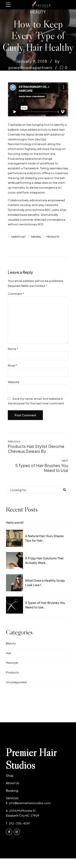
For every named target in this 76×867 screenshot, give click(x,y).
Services (12, 798)
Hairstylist (18, 236)
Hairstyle (12, 662)
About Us (12, 783)
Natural (36, 236)
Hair (8, 653)
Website (13, 382)
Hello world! (15, 522)
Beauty (38, 12)
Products (52, 236)
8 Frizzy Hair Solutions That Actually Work (44, 560)
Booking (12, 791)
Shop (10, 775)
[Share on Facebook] (11, 245)
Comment (16, 293)
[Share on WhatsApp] (26, 245)
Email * (12, 365)
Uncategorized (16, 682)
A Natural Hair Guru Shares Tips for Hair (44, 538)
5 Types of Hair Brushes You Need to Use (45, 605)
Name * (13, 349)
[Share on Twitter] (19, 245)
